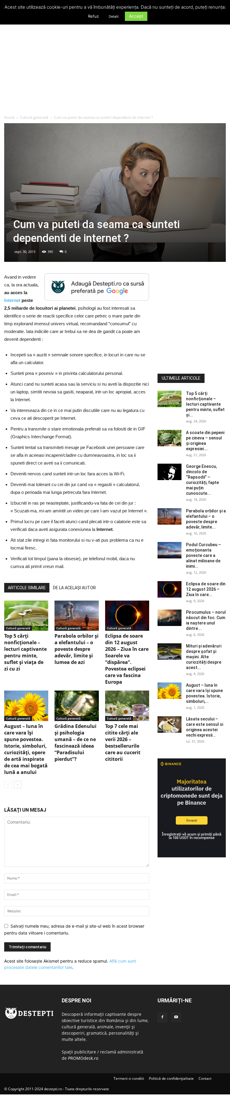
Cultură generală (34, 117)
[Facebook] (162, 1017)
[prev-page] (8, 784)
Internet (13, 300)
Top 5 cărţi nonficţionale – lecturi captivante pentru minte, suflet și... (205, 404)
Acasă (9, 117)
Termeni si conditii (129, 1078)
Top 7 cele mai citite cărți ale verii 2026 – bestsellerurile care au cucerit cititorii (122, 742)
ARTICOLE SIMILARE (27, 587)
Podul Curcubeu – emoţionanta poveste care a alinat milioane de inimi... (203, 555)
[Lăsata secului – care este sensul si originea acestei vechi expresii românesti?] (169, 724)
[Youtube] (176, 1017)
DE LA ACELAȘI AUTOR (74, 587)
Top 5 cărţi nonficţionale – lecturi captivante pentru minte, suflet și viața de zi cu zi (25, 652)
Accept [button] (136, 16)
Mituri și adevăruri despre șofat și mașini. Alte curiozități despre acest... (203, 657)
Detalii (114, 16)
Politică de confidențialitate (171, 1078)
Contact (205, 1078)
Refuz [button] (93, 16)
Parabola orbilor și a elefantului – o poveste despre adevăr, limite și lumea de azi (77, 649)
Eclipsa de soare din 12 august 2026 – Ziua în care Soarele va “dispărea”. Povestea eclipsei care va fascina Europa (127, 659)
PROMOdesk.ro (83, 1058)
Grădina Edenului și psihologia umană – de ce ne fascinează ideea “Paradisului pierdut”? (75, 742)
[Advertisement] (115, 70)
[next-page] (17, 784)
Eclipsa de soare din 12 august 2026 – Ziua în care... (206, 589)
